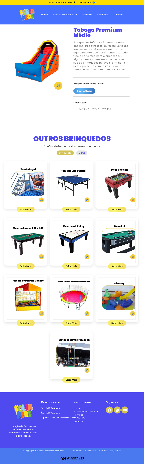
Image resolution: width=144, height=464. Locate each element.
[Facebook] (109, 410)
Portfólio (87, 14)
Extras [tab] (81, 152)
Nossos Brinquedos (63, 14)
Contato (118, 14)
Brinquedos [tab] (65, 152)
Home (44, 14)
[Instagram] (117, 410)
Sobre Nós (102, 14)
